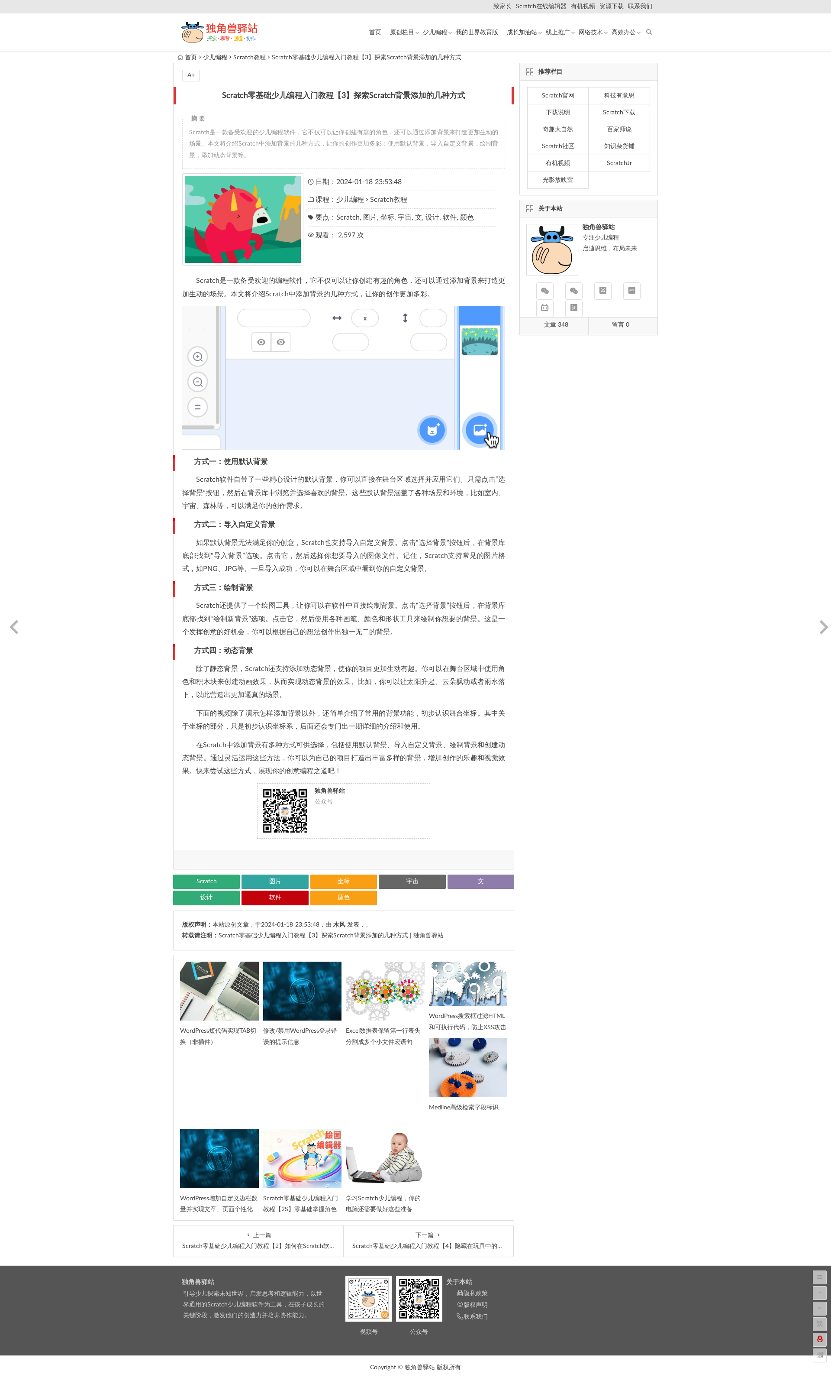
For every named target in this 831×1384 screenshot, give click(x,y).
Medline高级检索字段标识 (464, 1108)
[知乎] (574, 308)
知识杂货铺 (619, 146)
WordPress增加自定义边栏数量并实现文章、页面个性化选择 (219, 1209)
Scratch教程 (249, 58)
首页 (375, 32)
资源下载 (611, 6)
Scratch (348, 217)
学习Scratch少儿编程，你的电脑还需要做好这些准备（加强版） (383, 1209)
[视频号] (603, 291)
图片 (370, 217)
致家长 (502, 6)
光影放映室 (558, 180)
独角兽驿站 (198, 1282)
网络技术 (591, 32)
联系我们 (640, 6)
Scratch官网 (558, 96)
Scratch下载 (619, 113)
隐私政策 (476, 1293)
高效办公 (624, 32)
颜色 (467, 217)
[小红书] (632, 291)
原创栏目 (402, 32)
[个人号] (574, 291)
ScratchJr (619, 163)
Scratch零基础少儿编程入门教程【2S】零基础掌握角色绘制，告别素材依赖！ (300, 1209)
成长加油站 (522, 32)
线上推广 (558, 32)
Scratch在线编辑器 (541, 6)
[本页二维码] (820, 1355)
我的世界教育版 (477, 32)
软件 (450, 217)
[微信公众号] (545, 291)
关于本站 (459, 1282)
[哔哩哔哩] (545, 308)
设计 (432, 217)
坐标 (387, 217)
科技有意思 (619, 96)
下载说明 (558, 113)
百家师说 (619, 129)
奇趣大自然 (558, 129)
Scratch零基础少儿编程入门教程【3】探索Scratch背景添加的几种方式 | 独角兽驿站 (331, 936)
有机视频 (583, 6)
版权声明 (476, 1305)
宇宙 (405, 217)
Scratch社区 (558, 146)
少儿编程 (435, 32)
